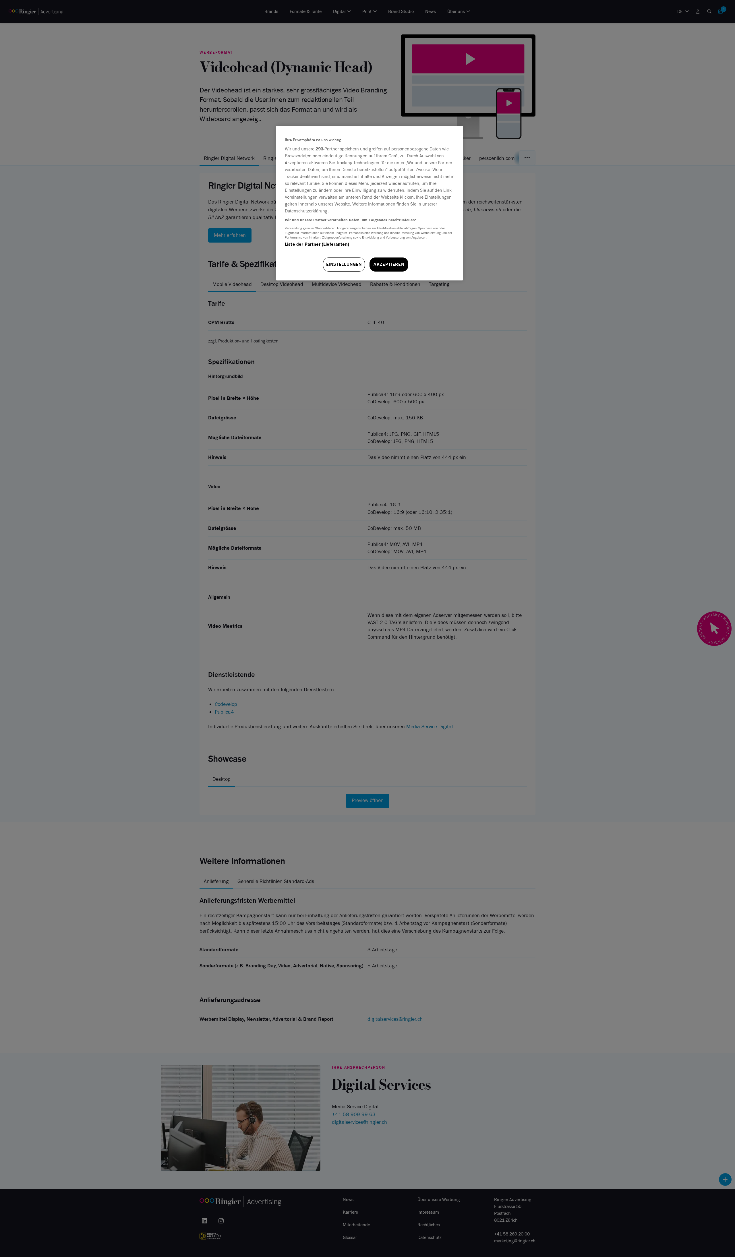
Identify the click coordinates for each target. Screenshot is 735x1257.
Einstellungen (344, 264)
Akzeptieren (389, 264)
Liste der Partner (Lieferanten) (317, 244)
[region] (369, 203)
